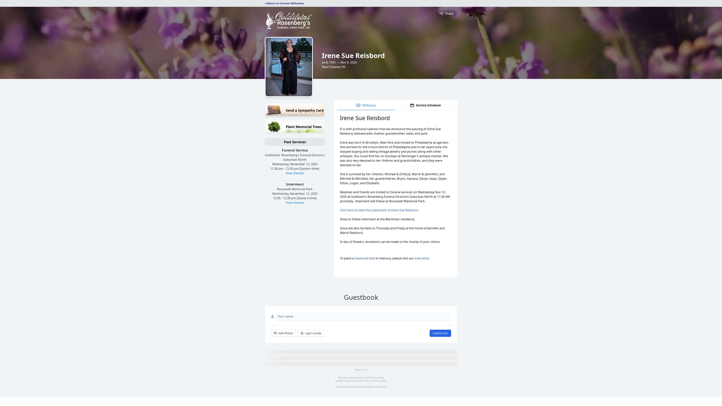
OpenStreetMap (365, 386)
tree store (422, 258)
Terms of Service (371, 380)
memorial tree (365, 258)
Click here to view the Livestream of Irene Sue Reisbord (379, 210)
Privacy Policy (350, 380)
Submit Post (440, 333)
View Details (295, 173)
